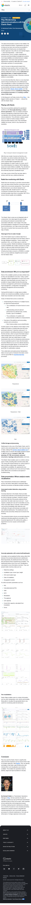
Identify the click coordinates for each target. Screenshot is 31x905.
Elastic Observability (17, 89)
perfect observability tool (20, 450)
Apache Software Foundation (11, 894)
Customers (16, 17)
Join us (5, 834)
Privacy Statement (20, 875)
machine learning (19, 354)
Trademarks (5, 875)
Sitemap (5, 877)
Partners (6, 838)
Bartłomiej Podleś (7, 28)
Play (24, 97)
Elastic (18, 763)
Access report (26, 1)
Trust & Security (8, 842)
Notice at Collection (7, 899)
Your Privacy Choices (17, 899)
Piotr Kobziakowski (18, 28)
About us (6, 830)
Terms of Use (12, 875)
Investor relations (9, 846)
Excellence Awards (9, 850)
